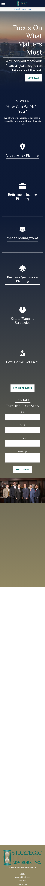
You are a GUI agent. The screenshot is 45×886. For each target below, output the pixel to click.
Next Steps (22, 469)
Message (22, 451)
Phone (22, 438)
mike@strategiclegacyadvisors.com (22, 867)
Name (23, 411)
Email (22, 425)
